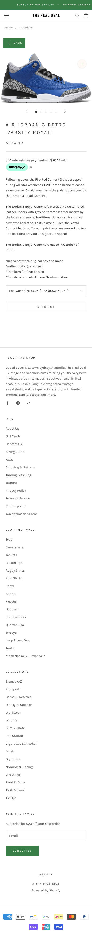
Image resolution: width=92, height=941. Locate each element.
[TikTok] (28, 402)
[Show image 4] (51, 112)
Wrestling (13, 775)
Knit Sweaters (16, 617)
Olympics (13, 759)
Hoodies (12, 609)
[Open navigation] (6, 15)
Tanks (10, 648)
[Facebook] (7, 402)
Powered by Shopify (46, 890)
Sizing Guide (15, 452)
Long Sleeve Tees (18, 640)
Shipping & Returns (20, 467)
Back (17, 42)
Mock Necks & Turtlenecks (25, 656)
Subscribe (22, 850)
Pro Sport (12, 689)
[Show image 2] (41, 112)
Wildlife (11, 720)
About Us (12, 429)
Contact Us (14, 444)
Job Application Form (21, 514)
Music (10, 751)
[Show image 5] (56, 112)
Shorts (10, 594)
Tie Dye (11, 798)
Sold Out (45, 306)
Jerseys (11, 633)
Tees (9, 540)
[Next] (65, 112)
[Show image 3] (46, 112)
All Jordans (26, 27)
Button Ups (14, 563)
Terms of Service (18, 498)
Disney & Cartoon (19, 705)
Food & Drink (15, 782)
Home (9, 27)
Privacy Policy (16, 491)
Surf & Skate (15, 728)
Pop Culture (14, 736)
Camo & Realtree (18, 697)
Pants (10, 586)
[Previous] (27, 112)
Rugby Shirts (15, 571)
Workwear (13, 713)
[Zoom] (82, 64)
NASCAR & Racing (19, 767)
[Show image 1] (36, 112)
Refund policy (16, 506)
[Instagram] (18, 402)
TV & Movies (15, 790)
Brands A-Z (14, 682)
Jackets (11, 555)
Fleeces (11, 602)
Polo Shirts (14, 578)
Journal (11, 483)
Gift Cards (13, 436)
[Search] (77, 15)
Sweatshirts (14, 547)
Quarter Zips (15, 625)
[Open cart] (86, 15)
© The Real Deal (46, 884)
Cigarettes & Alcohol (21, 744)
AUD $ (43, 874)
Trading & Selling (18, 475)
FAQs (9, 460)
